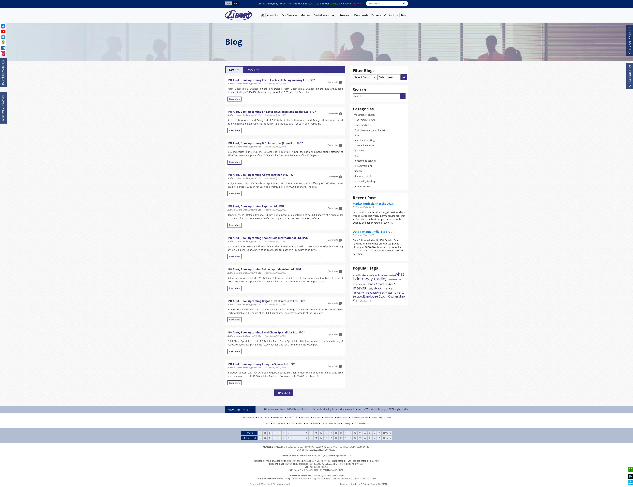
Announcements (363, 186)
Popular (253, 70)
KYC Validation (361, 423)
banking (369, 288)
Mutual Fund (358, 275)
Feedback (329, 417)
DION (384, 484)
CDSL (291, 423)
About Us (273, 15)
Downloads (361, 15)
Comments (334, 82)
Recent (234, 70)
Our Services (289, 15)
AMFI (315, 423)
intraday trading (363, 165)
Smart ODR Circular (331, 423)
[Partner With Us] (3, 72)
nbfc (356, 135)
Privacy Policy (248, 417)
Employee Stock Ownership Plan (379, 298)
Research (345, 15)
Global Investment (325, 15)
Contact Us (391, 15)
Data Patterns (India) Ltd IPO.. (372, 231)
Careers (376, 15)
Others (387, 432)
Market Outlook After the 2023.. (373, 203)
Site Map (305, 417)
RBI (307, 423)
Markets (306, 15)
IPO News (392, 279)
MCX (283, 423)
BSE (267, 423)
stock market (361, 125)
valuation (363, 301)
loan (369, 300)
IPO (356, 155)
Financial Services (375, 284)
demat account (362, 176)
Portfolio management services (371, 130)
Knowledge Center (364, 145)
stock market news (364, 119)
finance (358, 170)
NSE (275, 423)
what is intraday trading (378, 276)
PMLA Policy (263, 417)
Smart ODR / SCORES (381, 417)
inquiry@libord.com (341, 478)
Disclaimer (278, 417)
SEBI (300, 423)
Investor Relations (359, 417)
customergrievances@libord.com (329, 475)
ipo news (359, 150)
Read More (234, 99)
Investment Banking (365, 160)
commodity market (372, 274)
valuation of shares (365, 114)
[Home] (262, 15)
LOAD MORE (283, 392)
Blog (404, 15)
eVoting (347, 423)
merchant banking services (376, 292)
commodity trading (364, 181)
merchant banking (364, 140)
